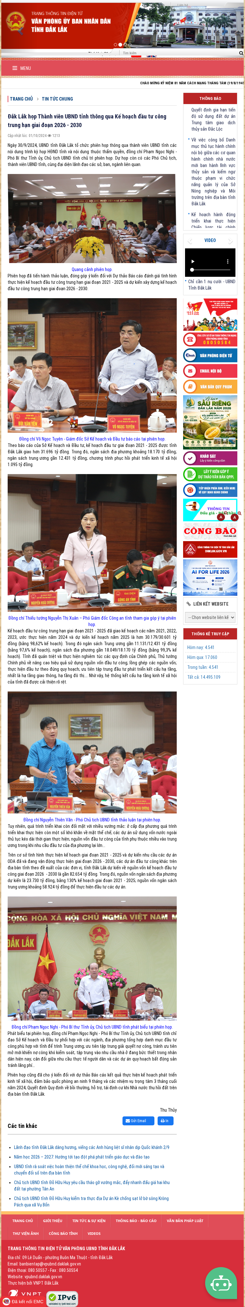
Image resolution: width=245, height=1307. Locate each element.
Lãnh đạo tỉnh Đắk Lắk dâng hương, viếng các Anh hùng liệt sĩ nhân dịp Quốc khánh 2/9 (91, 1147)
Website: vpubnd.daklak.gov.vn (35, 1276)
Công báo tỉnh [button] (63, 1233)
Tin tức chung (57, 99)
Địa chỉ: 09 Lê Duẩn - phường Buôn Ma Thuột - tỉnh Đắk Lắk (60, 1257)
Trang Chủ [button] (22, 1220)
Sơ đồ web (158, 5)
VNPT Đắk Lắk (45, 1283)
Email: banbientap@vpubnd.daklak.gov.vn (44, 1263)
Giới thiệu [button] (52, 1220)
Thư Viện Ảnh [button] (26, 1233)
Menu (25, 68)
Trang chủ (21, 99)
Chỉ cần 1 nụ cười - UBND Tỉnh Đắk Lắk (211, 285)
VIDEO (210, 240)
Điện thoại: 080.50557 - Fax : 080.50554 (43, 1270)
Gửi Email (138, 1120)
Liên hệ (182, 5)
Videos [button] (94, 1233)
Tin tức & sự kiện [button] (89, 1220)
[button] (19, 29)
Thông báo (210, 98)
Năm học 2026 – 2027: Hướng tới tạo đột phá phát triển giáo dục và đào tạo (82, 1157)
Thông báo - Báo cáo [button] (136, 1220)
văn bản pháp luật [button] (185, 1220)
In (166, 1120)
